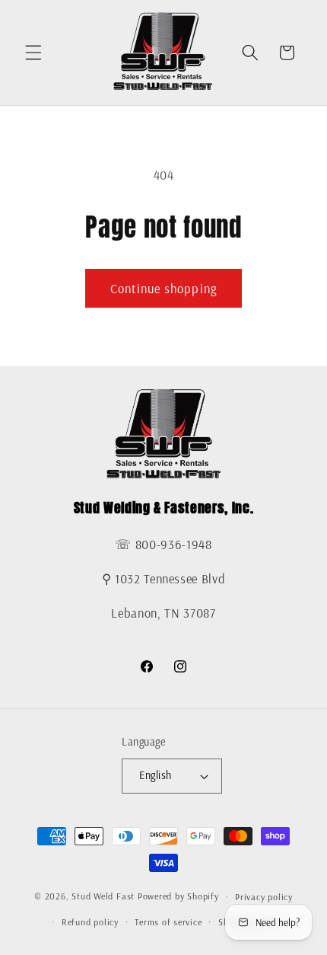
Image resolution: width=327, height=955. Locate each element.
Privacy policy (264, 896)
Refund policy (90, 922)
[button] (33, 52)
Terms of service (168, 922)
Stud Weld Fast (103, 896)
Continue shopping (163, 288)
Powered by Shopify (178, 896)
